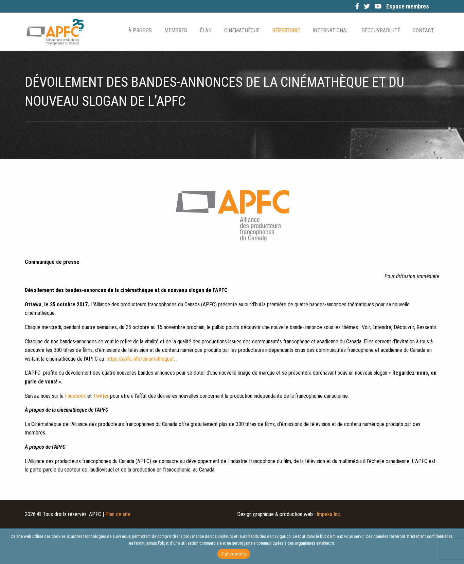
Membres (175, 30)
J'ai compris (234, 554)
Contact (423, 30)
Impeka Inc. (329, 514)
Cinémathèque (242, 30)
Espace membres (407, 6)
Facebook (75, 396)
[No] (455, 546)
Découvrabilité (380, 30)
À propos (140, 30)
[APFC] (55, 31)
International (331, 30)
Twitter (101, 396)
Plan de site (117, 514)
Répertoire (286, 30)
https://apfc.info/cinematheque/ (140, 359)
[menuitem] (139, 30)
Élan (206, 30)
